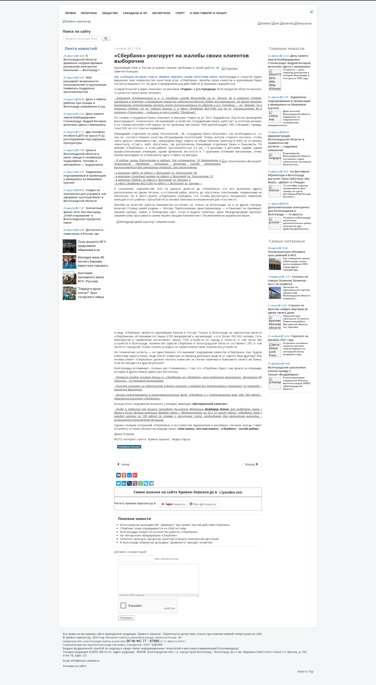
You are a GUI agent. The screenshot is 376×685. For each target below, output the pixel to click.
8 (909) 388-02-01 (100, 652)
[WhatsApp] (140, 483)
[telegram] (151, 483)
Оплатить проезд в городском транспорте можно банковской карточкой (169, 539)
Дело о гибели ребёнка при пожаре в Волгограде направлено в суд (84, 102)
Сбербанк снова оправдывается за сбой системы (153, 528)
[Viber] (135, 483)
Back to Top (305, 671)
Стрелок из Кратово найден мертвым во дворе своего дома (288, 316)
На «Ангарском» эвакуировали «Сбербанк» (148, 535)
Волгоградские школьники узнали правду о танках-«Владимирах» (289, 376)
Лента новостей (81, 48)
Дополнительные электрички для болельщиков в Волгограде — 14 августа (289, 216)
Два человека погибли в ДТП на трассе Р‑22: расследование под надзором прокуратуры (84, 137)
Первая (70, 13)
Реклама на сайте (74, 666)
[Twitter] (118, 483)
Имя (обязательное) (166, 558)
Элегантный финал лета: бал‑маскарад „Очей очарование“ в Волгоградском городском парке (82, 215)
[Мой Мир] (129, 475)
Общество (110, 13)
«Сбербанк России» (129, 446)
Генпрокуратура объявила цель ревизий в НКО (289, 258)
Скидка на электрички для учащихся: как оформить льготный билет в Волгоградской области (84, 195)
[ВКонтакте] (118, 475)
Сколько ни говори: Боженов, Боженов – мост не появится (289, 287)
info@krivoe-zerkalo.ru (85, 660)
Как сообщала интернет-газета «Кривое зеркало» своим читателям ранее (165, 77)
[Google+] (135, 475)
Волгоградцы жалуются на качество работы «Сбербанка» (159, 532)
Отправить (126, 617)
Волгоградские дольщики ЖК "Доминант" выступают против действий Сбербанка (175, 525)
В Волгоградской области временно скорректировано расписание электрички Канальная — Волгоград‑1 (83, 63)
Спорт (180, 13)
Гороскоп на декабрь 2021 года (288, 345)
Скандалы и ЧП (135, 13)
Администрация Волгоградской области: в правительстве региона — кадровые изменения (289, 148)
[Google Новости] (203, 504)
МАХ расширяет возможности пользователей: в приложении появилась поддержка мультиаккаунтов (84, 85)
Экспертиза (161, 13)
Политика (89, 13)
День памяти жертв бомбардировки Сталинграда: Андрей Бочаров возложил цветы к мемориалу (84, 119)
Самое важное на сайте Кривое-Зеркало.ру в (176, 492)
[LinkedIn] (124, 483)
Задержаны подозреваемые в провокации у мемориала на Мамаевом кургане (84, 177)
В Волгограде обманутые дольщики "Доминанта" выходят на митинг (166, 542)
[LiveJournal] (129, 483)
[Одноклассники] (124, 475)
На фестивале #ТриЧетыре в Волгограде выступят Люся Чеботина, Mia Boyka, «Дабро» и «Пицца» (289, 184)
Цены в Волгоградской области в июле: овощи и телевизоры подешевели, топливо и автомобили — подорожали (83, 157)
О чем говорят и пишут (208, 13)
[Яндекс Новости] (173, 504)
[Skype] (146, 483)
